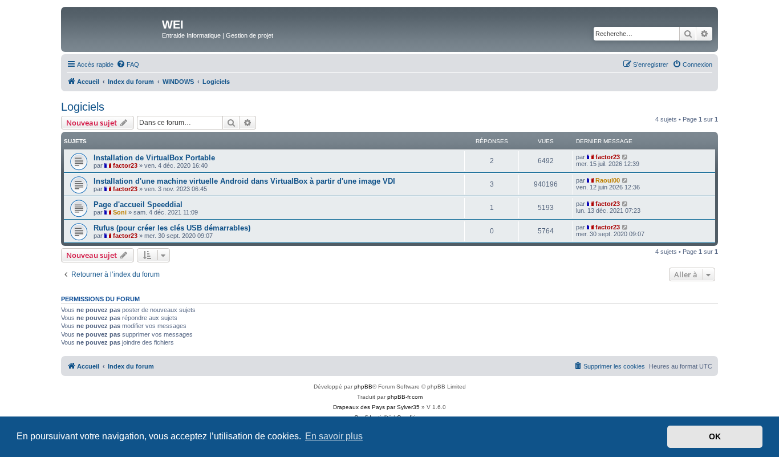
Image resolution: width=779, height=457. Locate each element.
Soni (120, 212)
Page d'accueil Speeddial (138, 204)
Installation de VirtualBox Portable (154, 157)
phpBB (363, 386)
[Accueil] (113, 28)
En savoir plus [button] (334, 436)
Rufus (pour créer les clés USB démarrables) (172, 228)
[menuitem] (127, 64)
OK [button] (715, 436)
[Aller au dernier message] (625, 156)
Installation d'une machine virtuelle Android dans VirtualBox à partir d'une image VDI (244, 181)
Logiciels (82, 106)
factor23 (125, 165)
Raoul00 (607, 180)
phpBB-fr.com (405, 397)
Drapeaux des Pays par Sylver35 (376, 407)
